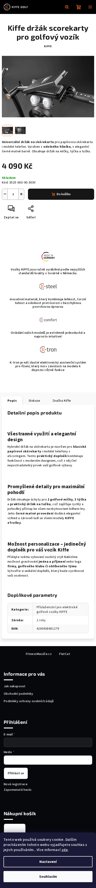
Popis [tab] (12, 400)
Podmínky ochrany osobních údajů (29, 701)
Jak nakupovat (14, 686)
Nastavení (48, 861)
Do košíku (64, 194)
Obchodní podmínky (18, 693)
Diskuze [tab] (34, 400)
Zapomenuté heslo (17, 790)
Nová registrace (15, 784)
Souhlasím (48, 876)
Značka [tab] (61, 400)
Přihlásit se (16, 773)
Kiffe (48, 46)
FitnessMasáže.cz (39, 654)
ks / (15, 829)
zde (65, 849)
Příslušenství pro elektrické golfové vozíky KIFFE (57, 609)
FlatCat (64, 654)
